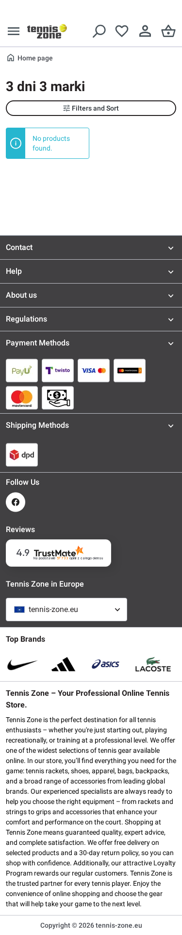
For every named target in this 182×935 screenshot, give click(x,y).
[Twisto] (58, 370)
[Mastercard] (22, 397)
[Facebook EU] (15, 502)
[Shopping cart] (168, 31)
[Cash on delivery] (58, 397)
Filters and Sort (95, 108)
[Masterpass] (130, 370)
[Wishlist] (122, 31)
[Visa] (94, 370)
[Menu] (13, 31)
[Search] (98, 31)
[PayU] (22, 370)
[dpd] (22, 454)
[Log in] (145, 31)
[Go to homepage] (47, 31)
